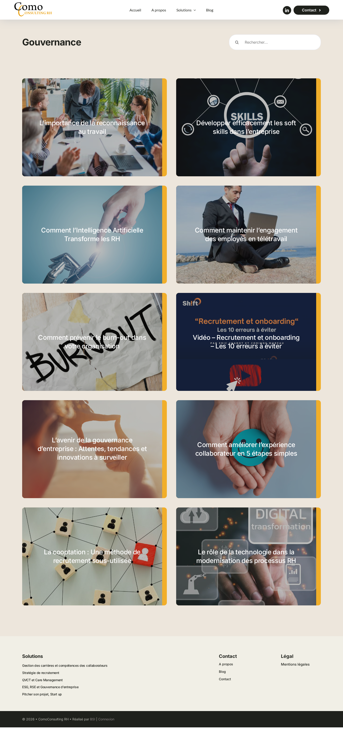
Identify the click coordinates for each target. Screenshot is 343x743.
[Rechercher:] (275, 42)
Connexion (106, 719)
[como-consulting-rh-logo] (33, 3)
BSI (92, 719)
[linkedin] (287, 10)
